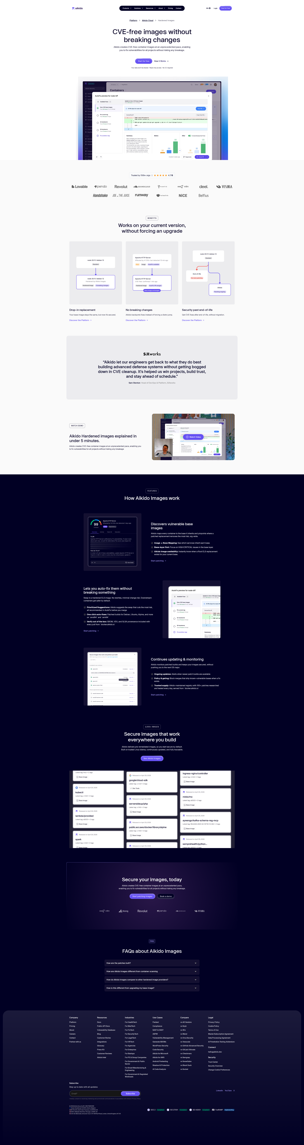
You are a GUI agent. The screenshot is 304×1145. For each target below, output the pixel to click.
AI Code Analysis (159, 1069)
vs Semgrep (185, 1057)
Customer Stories (104, 1038)
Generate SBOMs (159, 1042)
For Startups (130, 1053)
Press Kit (100, 1050)
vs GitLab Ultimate (187, 1050)
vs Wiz (183, 1030)
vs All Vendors (186, 1022)
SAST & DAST (158, 1030)
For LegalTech (130, 1038)
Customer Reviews (104, 1053)
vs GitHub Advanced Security (192, 1046)
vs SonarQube (185, 1061)
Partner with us (75, 1042)
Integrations (102, 1042)
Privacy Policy (214, 1022)
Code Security (158, 1050)
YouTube (228, 1091)
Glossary (100, 1046)
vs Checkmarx (186, 1053)
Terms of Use (213, 1030)
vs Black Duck (186, 1065)
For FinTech (129, 1030)
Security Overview (215, 1066)
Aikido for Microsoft (160, 1053)
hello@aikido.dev (215, 1052)
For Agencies (130, 1046)
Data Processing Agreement (219, 1038)
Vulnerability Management (163, 1038)
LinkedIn (219, 1091)
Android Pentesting (160, 1061)
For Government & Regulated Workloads (136, 1075)
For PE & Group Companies (135, 1057)
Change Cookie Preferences (219, 1070)
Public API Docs (103, 1026)
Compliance (157, 1026)
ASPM (155, 1034)
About (71, 1030)
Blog (99, 1034)
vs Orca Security (186, 1038)
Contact (178, 8)
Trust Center (213, 1062)
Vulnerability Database (106, 1030)
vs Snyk (183, 1026)
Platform (133, 20)
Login (215, 8)
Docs (99, 1022)
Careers (72, 1034)
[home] (77, 8)
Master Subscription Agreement (220, 1034)
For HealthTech (131, 1022)
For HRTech (129, 1042)
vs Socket (184, 1069)
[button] (127, 8)
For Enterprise (130, 1050)
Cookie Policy (213, 1026)
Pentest (156, 1022)
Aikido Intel (101, 1057)
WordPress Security (160, 1046)
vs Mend (183, 1034)
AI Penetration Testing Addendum (221, 1042)
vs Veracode (185, 1042)
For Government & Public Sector (135, 1062)
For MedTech (130, 1026)
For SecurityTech (131, 1034)
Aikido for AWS (158, 1057)
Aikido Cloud (147, 20)
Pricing (170, 8)
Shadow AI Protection (161, 1065)
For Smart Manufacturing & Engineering (135, 1069)
